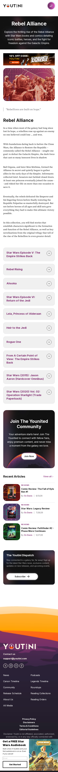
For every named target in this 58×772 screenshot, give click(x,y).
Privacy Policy (29, 719)
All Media (8, 705)
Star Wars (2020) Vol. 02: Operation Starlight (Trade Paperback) (24, 395)
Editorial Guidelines (29, 729)
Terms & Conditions (29, 726)
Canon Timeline (11, 681)
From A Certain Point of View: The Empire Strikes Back (23, 359)
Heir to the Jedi (16, 327)
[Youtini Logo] (12, 6)
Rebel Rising (14, 269)
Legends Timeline (39, 681)
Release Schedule (12, 693)
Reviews (25, 485)
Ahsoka (11, 283)
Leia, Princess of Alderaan (23, 313)
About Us (8, 699)
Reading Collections (41, 693)
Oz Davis (28, 496)
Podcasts (35, 675)
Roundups (36, 687)
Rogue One (13, 341)
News (6, 675)
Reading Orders (38, 699)
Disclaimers (29, 722)
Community (9, 687)
